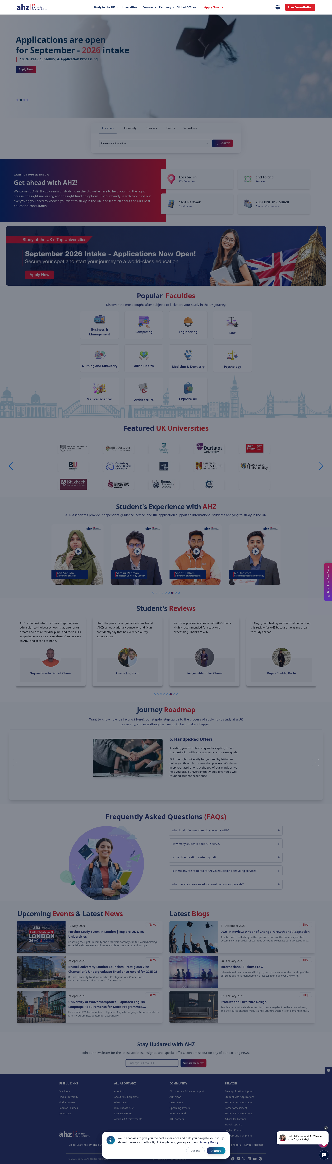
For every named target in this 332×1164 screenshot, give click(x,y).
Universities (129, 7)
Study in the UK (104, 7)
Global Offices (186, 7)
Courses (147, 7)
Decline (195, 1151)
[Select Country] (277, 7)
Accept (216, 1151)
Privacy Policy (209, 1142)
